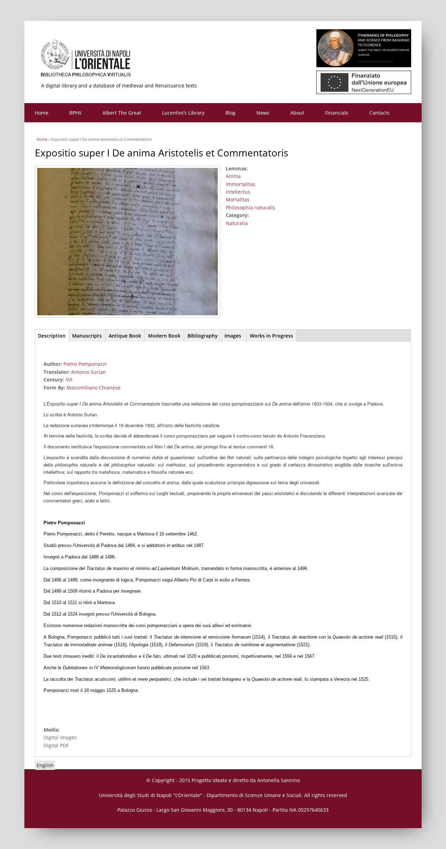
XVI (69, 379)
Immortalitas (240, 184)
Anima (233, 176)
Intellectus (238, 191)
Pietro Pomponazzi (85, 364)
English (45, 765)
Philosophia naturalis (250, 207)
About (297, 112)
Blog (230, 112)
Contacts (379, 112)
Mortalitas (237, 199)
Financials (336, 112)
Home (41, 112)
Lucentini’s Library (183, 112)
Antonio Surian (88, 372)
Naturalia (237, 223)
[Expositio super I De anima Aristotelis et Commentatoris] (130, 318)
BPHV (75, 112)
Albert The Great (121, 112)
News (262, 112)
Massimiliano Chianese (94, 387)
